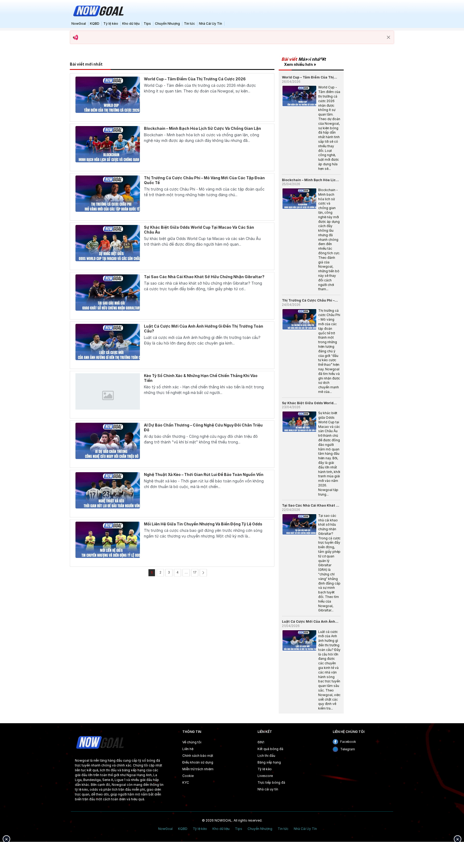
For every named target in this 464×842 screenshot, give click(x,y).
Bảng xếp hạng (269, 762)
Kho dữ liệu (131, 24)
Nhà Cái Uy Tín (210, 24)
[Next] (203, 572)
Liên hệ (187, 749)
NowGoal (78, 24)
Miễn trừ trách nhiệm (197, 769)
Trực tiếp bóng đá (271, 782)
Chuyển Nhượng (167, 24)
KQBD (94, 24)
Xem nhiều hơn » (300, 64)
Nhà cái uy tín (268, 789)
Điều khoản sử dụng (197, 762)
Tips (147, 24)
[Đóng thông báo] (388, 37)
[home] (98, 10)
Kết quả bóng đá (270, 749)
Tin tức (189, 24)
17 (195, 572)
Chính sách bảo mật (197, 756)
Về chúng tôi (191, 742)
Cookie (188, 776)
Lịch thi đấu (266, 756)
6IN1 (261, 742)
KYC (185, 782)
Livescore (265, 776)
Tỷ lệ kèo (110, 24)
